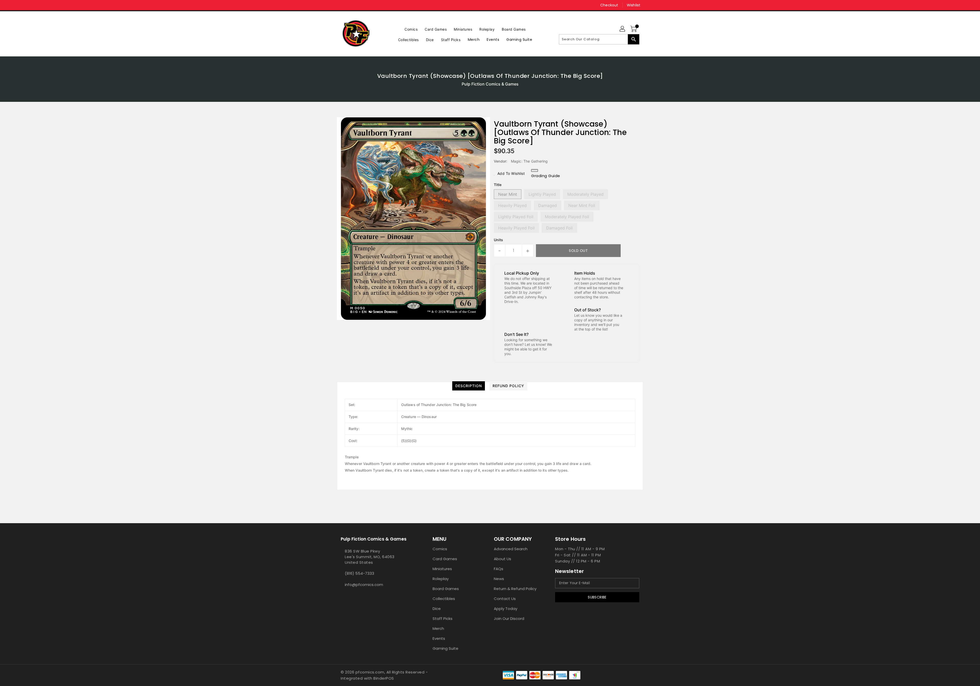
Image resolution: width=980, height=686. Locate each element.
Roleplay (441, 578)
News (499, 578)
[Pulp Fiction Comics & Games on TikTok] (353, 5)
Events (439, 638)
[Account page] (623, 29)
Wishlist (633, 5)
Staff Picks (442, 618)
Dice (437, 608)
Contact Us (505, 598)
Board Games (446, 588)
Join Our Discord (509, 618)
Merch (438, 628)
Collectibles (444, 598)
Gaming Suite (445, 648)
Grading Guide (545, 175)
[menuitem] (411, 28)
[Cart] (634, 29)
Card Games (445, 558)
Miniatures (442, 568)
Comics (440, 549)
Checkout (609, 5)
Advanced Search (511, 549)
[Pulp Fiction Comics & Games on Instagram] (343, 5)
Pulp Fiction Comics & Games (490, 84)
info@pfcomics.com (364, 584)
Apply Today (505, 608)
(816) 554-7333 (359, 573)
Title (497, 184)
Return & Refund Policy (515, 588)
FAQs (498, 568)
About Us (502, 558)
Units (498, 240)
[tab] (468, 385)
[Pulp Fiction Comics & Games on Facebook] (333, 5)
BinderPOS (383, 678)
